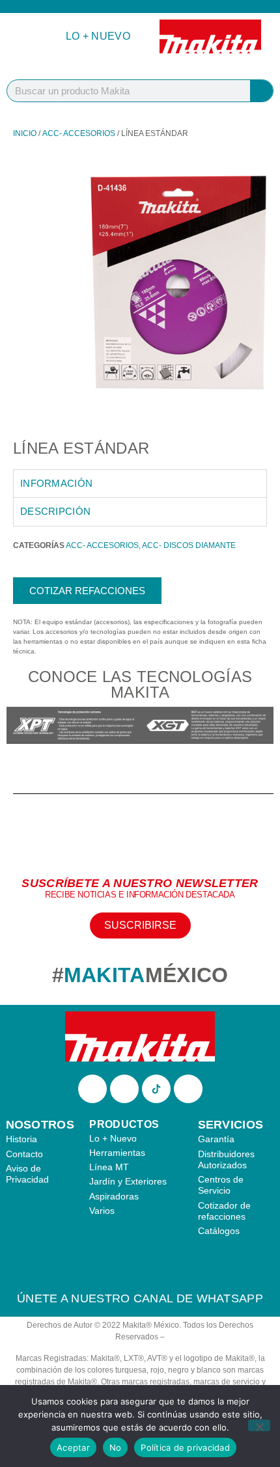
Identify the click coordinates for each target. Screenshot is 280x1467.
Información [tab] (56, 483)
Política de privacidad (185, 1447)
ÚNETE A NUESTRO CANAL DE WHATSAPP (140, 1298)
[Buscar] (261, 91)
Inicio (24, 133)
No (115, 1447)
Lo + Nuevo (98, 36)
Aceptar (73, 1447)
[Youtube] (188, 1089)
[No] (259, 1425)
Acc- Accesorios (78, 133)
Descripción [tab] (55, 511)
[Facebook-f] (92, 1089)
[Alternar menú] (28, 37)
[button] (19, 727)
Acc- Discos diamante (189, 545)
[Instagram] (124, 1089)
